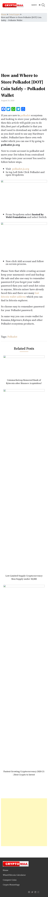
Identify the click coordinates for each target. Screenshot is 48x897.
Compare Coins (9, 880)
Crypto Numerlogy (11, 884)
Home (3, 14)
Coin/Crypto (14, 14)
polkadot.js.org (20, 169)
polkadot (25, 115)
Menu (34, 5)
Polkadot (12, 336)
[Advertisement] (24, 47)
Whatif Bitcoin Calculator (14, 875)
